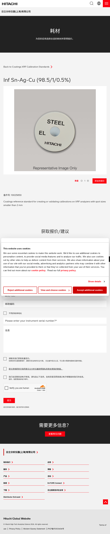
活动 (49, 476)
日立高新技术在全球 (55, 490)
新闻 (5, 483)
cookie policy (38, 270)
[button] (99, 3)
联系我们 (6, 462)
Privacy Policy (14, 529)
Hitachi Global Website (17, 518)
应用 (49, 462)
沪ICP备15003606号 (55, 529)
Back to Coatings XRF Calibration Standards (26, 66)
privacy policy (68, 270)
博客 (49, 469)
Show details (94, 281)
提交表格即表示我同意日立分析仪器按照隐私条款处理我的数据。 (36, 369)
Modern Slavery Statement (34, 529)
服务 (5, 469)
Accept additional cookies (90, 290)
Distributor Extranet (11, 497)
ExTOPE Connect (55, 483)
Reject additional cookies (20, 290)
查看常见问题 (55, 434)
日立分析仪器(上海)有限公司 (16, 11)
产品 (5, 476)
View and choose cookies (53, 290)
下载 (5, 490)
